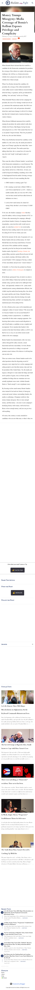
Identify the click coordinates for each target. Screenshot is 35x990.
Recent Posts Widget (5, 966)
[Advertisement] (17, 539)
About (2, 974)
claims (23, 212)
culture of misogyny (18, 270)
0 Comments (15, 36)
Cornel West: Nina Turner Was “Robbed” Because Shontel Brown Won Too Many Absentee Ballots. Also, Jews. (18, 944)
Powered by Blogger (18, 984)
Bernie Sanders (6, 38)
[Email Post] (19, 39)
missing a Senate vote (24, 251)
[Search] (32, 3)
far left (14, 38)
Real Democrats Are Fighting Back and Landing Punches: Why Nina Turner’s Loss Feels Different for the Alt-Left (18, 956)
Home (2, 972)
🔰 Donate (4, 978)
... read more (24, 918)
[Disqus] (17, 448)
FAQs (2, 976)
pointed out (17, 227)
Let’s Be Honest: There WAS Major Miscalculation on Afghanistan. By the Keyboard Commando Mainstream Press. (15, 709)
